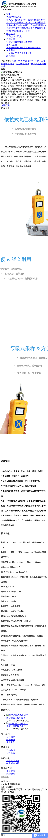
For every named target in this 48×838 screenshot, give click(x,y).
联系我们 (10, 56)
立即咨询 (5, 105)
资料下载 (19, 47)
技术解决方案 (25, 42)
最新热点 (10, 34)
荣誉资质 (19, 53)
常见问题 (27, 47)
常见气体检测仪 (13, 20)
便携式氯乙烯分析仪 (16, 726)
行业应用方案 (12, 42)
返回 (3, 69)
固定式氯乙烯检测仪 (16, 718)
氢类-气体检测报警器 (35, 22)
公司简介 (10, 53)
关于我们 (10, 50)
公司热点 (19, 36)
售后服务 (36, 47)
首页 (8, 14)
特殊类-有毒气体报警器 (20, 28)
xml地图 (5, 776)
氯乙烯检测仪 (22, 64)
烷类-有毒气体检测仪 (16, 25)
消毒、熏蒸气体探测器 (32, 20)
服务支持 (10, 771)
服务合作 (10, 47)
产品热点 (10, 36)
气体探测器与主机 (21, 31)
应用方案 (10, 39)
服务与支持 (11, 45)
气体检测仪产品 (13, 17)
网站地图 (10, 774)
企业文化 (27, 53)
